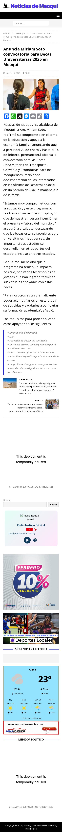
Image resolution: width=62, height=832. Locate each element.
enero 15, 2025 (13, 72)
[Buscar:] (31, 23)
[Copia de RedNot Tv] (31, 642)
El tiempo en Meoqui (31, 718)
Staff (27, 72)
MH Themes (31, 828)
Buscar (7, 500)
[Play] (27, 540)
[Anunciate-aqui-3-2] (31, 732)
